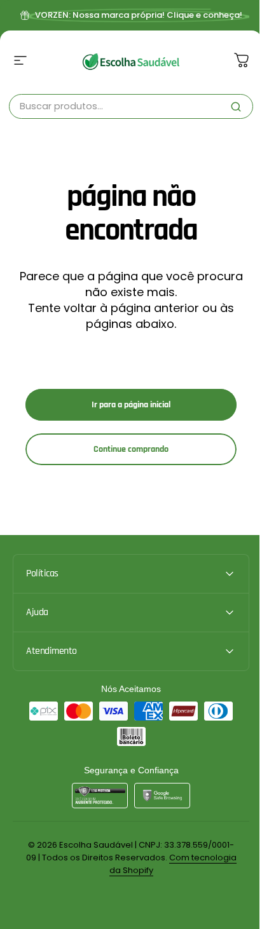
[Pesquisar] (236, 107)
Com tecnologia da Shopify (153, 870)
